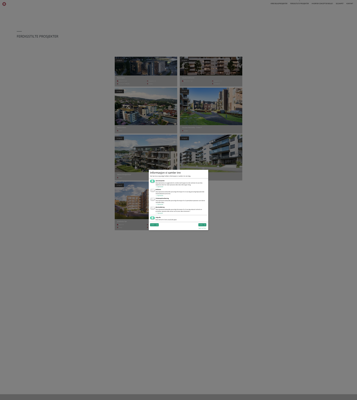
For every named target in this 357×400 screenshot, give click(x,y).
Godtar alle (202, 225)
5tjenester (159, 187)
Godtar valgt (154, 225)
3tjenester (159, 195)
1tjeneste (159, 213)
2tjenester (159, 204)
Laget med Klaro (202, 228)
